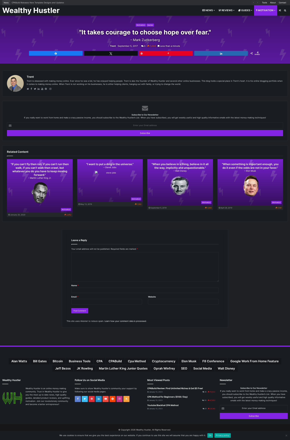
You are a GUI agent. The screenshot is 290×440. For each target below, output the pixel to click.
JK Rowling (85, 368)
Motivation (265, 10)
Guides (245, 10)
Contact (282, 2)
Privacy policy (222, 435)
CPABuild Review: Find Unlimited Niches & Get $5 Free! (175, 388)
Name (75, 285)
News (209, 10)
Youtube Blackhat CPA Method (163, 405)
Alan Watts (19, 361)
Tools (264, 2)
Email (74, 297)
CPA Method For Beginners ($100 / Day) (167, 396)
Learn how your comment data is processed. (126, 321)
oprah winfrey (164, 368)
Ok (210, 435)
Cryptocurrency (164, 361)
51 (206, 409)
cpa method (137, 361)
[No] (286, 435)
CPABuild (115, 361)
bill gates (40, 361)
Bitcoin (58, 361)
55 (205, 400)
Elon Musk (189, 361)
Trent (113, 46)
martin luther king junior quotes (123, 368)
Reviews (226, 10)
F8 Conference (213, 361)
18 (205, 392)
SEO (184, 368)
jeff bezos (63, 368)
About (273, 2)
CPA (100, 361)
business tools (79, 361)
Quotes (150, 25)
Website (152, 297)
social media (202, 368)
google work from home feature (254, 361)
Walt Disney (226, 368)
